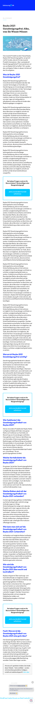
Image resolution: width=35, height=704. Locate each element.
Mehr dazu (26, 672)
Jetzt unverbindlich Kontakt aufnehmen (17, 193)
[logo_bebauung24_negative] (8, 5)
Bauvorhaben (10, 183)
